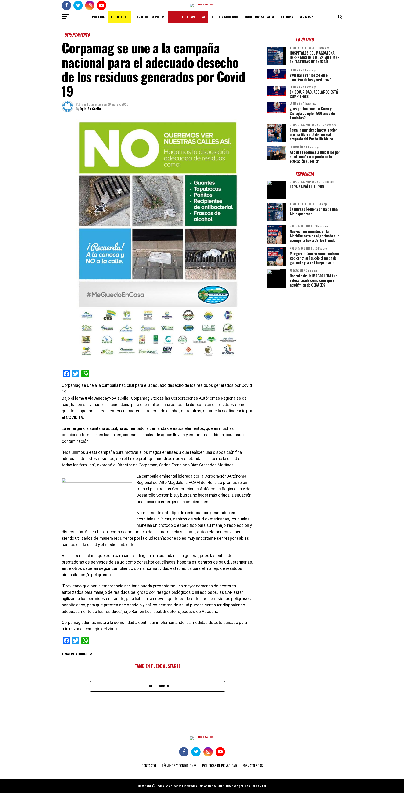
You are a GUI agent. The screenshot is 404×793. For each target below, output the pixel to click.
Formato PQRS (252, 765)
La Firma (287, 16)
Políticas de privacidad (219, 765)
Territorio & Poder (149, 16)
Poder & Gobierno (225, 16)
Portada (98, 16)
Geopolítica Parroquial (187, 16)
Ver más (305, 16)
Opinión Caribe (90, 108)
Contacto (148, 765)
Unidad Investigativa (259, 16)
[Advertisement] (304, 324)
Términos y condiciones (179, 765)
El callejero (120, 16)
